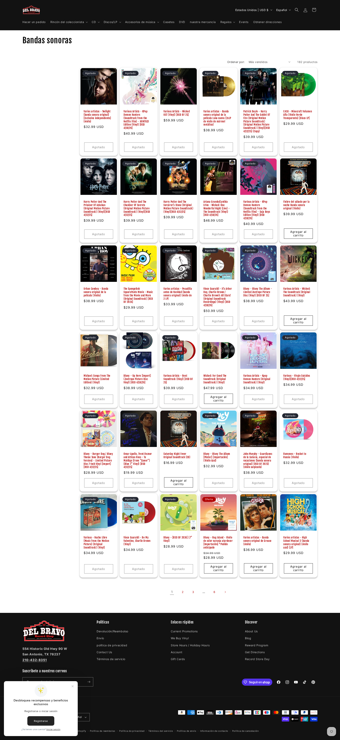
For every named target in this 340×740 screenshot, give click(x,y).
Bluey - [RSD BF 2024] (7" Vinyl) (178, 539)
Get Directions (255, 652)
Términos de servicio (111, 659)
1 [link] (172, 592)
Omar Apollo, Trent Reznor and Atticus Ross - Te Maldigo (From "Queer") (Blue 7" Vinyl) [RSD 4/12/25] (138, 460)
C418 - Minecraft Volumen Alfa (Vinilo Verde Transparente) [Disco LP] (297, 115)
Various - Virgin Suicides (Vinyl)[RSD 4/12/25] (296, 377)
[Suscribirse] (88, 681)
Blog (248, 638)
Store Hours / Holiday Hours (190, 645)
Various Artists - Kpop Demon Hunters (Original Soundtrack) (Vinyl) (256, 379)
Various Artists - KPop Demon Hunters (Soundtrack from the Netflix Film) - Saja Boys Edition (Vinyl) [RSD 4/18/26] (256, 210)
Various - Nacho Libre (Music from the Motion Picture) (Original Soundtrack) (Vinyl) (96, 542)
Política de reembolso (102, 731)
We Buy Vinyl (180, 638)
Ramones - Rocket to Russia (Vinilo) (294, 455)
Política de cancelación (245, 731)
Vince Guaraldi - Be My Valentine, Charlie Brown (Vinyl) (137, 541)
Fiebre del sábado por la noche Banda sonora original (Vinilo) (296, 205)
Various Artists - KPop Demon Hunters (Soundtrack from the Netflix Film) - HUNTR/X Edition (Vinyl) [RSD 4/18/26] (136, 120)
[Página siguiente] (225, 592)
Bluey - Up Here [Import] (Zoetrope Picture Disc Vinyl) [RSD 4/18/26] (137, 379)
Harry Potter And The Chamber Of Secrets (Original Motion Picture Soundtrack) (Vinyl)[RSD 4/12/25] (137, 208)
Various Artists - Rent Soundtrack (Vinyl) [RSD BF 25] (178, 379)
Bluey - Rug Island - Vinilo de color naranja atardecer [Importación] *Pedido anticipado (218, 542)
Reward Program (256, 645)
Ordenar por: (236, 62)
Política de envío (186, 731)
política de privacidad (112, 645)
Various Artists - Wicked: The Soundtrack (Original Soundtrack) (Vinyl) (296, 292)
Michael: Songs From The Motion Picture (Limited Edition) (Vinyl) (97, 379)
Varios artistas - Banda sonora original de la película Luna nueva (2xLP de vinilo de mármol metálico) (217, 118)
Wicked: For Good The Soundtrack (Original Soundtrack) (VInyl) (214, 379)
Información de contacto (214, 731)
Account (176, 652)
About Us (251, 631)
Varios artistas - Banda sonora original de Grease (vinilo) (257, 541)
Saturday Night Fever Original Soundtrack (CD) (177, 455)
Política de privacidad (131, 731)
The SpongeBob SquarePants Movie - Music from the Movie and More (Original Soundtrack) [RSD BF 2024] (138, 295)
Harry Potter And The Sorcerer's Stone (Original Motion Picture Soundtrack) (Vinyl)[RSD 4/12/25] (178, 206)
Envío (100, 638)
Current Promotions (184, 631)
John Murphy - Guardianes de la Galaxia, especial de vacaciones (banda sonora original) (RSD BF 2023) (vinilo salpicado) (257, 460)
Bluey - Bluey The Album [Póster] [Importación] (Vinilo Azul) (216, 457)
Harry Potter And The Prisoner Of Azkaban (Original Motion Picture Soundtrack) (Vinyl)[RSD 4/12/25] (97, 208)
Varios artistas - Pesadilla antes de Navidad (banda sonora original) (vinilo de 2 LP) (178, 293)
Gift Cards (178, 659)
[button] (68, 22)
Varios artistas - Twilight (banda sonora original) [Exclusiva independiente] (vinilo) (97, 116)
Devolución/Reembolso (112, 631)
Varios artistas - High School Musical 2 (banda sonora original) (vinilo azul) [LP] (296, 542)
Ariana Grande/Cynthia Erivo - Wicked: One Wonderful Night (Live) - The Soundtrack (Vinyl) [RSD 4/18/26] (216, 208)
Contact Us (104, 652)
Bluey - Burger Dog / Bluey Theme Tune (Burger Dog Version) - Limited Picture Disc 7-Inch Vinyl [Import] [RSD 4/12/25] (98, 460)
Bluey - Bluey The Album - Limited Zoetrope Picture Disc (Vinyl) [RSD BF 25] (257, 292)
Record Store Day (257, 659)
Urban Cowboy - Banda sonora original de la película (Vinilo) (96, 292)
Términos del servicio (160, 731)
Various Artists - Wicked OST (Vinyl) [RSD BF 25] (177, 113)
